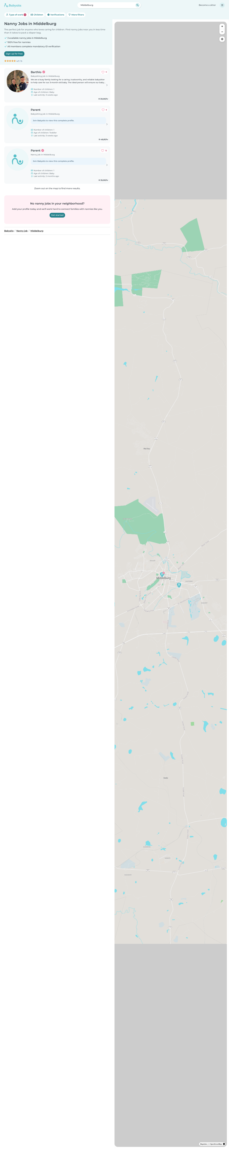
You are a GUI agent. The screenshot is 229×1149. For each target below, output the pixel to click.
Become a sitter (207, 5)
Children (38, 14)
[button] (162, 574)
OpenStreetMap (216, 1144)
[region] (170, 584)
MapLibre (203, 1144)
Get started (57, 215)
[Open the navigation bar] (222, 5)
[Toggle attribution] (224, 1144)
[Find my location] (222, 39)
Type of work (16, 14)
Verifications (57, 14)
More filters (77, 14)
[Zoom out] (222, 31)
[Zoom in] (222, 26)
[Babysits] (12, 5)
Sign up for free (14, 53)
